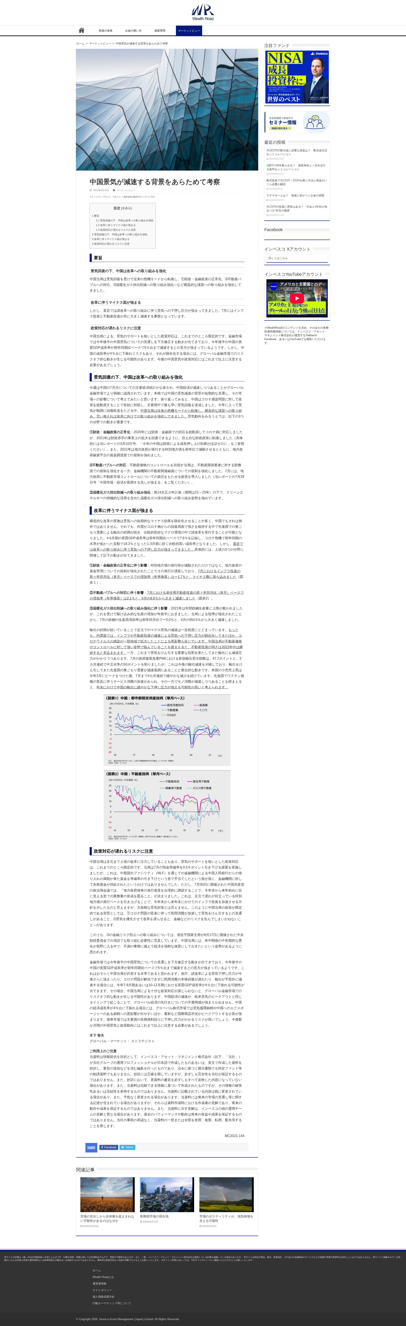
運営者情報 (99, 1283)
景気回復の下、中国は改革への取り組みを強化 (125, 220)
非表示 (126, 208)
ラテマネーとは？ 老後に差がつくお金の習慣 (295, 195)
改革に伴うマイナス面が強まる (116, 225)
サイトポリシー (102, 1290)
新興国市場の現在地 (154, 1216)
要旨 (95, 215)
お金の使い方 (133, 30)
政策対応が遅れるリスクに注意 (116, 229)
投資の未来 (105, 30)
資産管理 (159, 30)
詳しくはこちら (278, 258)
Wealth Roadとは (103, 1277)
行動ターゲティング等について (112, 1303)
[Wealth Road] (203, 11)
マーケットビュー (189, 30)
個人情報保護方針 (104, 1296)
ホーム (81, 30)
